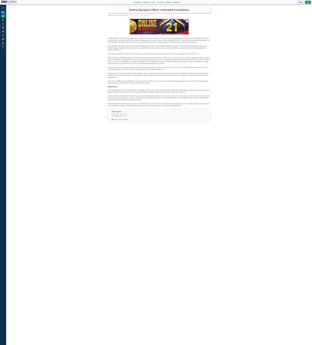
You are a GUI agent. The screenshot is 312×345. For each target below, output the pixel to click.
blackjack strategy (181, 61)
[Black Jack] (3, 27)
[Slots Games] (3, 39)
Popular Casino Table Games (121, 15)
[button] (300, 2)
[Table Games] (3, 31)
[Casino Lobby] (3, 19)
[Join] (3, 16)
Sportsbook (125, 119)
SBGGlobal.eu (111, 15)
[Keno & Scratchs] (3, 46)
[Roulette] (3, 35)
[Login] (3, 12)
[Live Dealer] (3, 23)
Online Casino (118, 119)
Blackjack (115, 54)
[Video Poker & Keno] (3, 43)
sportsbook (181, 48)
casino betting (171, 38)
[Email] (112, 119)
